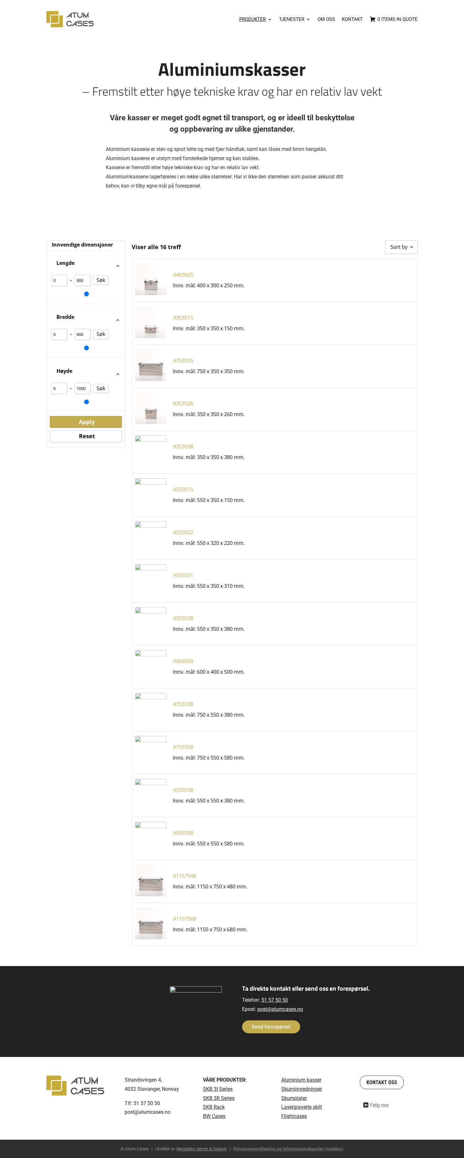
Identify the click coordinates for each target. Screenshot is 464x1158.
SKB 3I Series (218, 1089)
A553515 (183, 489)
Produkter (252, 19)
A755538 (183, 704)
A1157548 (184, 875)
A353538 (183, 446)
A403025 (183, 274)
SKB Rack (214, 1107)
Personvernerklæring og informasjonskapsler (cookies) (288, 1148)
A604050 (183, 661)
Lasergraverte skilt (301, 1107)
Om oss (326, 19)
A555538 (183, 789)
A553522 (183, 532)
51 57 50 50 (274, 1000)
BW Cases (214, 1116)
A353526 (183, 403)
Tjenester (291, 19)
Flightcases (294, 1116)
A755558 (183, 746)
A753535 (183, 360)
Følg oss (379, 1105)
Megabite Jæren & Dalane (201, 1148)
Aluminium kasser (301, 1080)
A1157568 (184, 918)
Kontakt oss (381, 1082)
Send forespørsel (271, 1027)
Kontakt (352, 19)
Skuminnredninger (301, 1089)
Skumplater (294, 1098)
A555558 (183, 832)
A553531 (183, 575)
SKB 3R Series (219, 1098)
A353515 (183, 317)
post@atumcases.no (280, 1009)
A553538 (183, 618)
